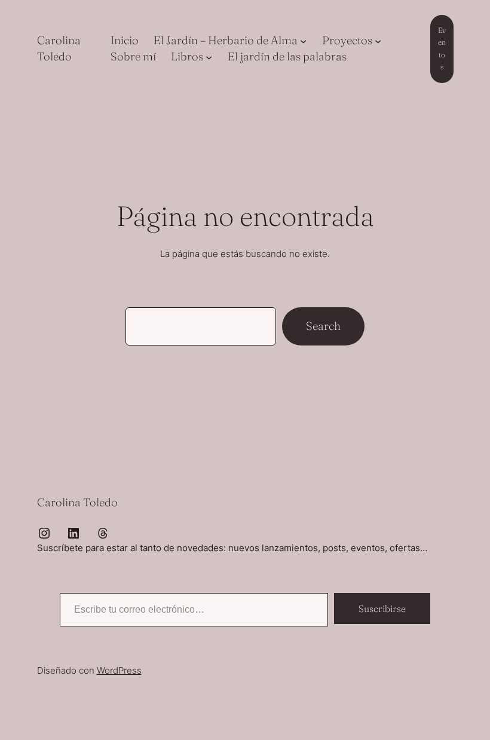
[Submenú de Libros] (209, 56)
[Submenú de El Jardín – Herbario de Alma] (303, 41)
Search (323, 326)
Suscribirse (382, 608)
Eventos (442, 48)
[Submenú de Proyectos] (378, 41)
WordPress (119, 670)
